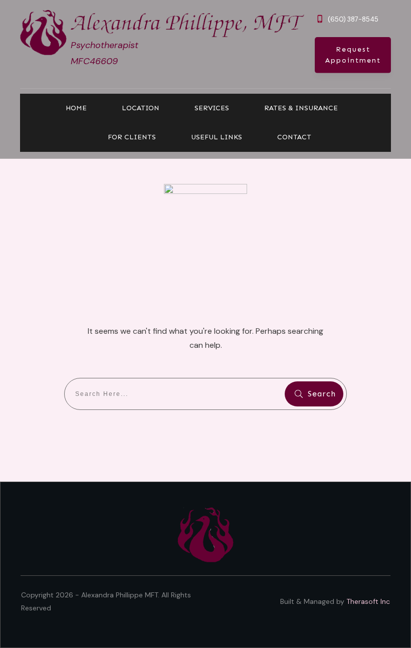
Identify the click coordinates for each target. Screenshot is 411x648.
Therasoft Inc (368, 601)
